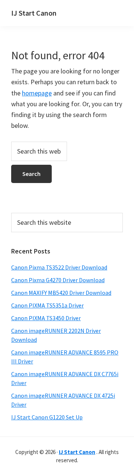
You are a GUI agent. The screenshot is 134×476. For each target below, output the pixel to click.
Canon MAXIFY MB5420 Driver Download (61, 292)
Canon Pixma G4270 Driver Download (58, 280)
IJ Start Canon (34, 13)
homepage (37, 93)
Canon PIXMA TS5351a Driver (47, 305)
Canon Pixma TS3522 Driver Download (59, 267)
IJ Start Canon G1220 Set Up (47, 417)
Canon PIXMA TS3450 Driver (46, 318)
